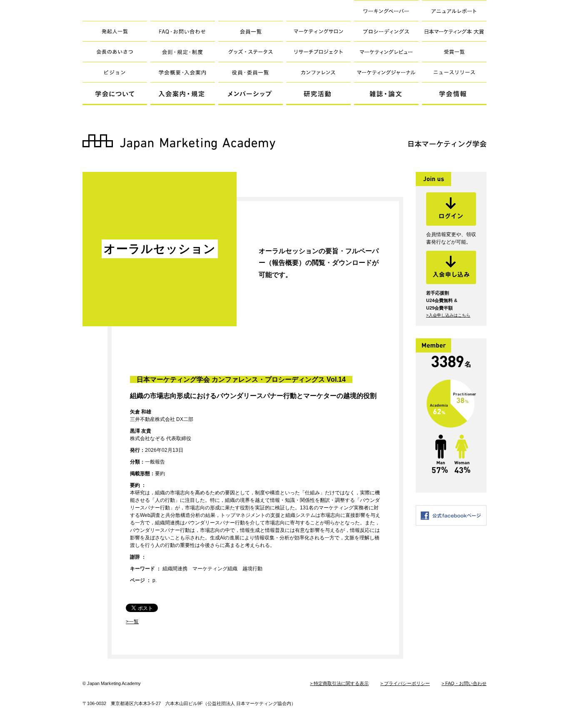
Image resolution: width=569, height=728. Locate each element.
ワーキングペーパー (386, 10)
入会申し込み (451, 267)
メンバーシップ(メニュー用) (250, 94)
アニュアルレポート (454, 10)
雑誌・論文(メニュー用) (386, 94)
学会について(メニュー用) (114, 94)
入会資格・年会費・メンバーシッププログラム (182, 72)
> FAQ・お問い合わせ (464, 683)
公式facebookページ (451, 515)
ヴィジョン (114, 72)
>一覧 (132, 622)
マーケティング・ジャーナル (386, 72)
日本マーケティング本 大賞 (454, 31)
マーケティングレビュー (386, 51)
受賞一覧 (454, 51)
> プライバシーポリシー (405, 683)
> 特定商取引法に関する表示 (339, 683)
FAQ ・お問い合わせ (182, 31)
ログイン (451, 209)
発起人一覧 (114, 31)
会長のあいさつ (114, 51)
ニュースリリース (454, 72)
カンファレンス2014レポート (318, 72)
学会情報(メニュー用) (454, 94)
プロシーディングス (386, 31)
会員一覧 (250, 31)
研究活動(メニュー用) (318, 94)
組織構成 (250, 72)
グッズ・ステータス (250, 51)
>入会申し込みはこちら (448, 315)
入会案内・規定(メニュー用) (182, 94)
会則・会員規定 (182, 51)
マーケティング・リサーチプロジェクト (318, 51)
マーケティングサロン (318, 31)
